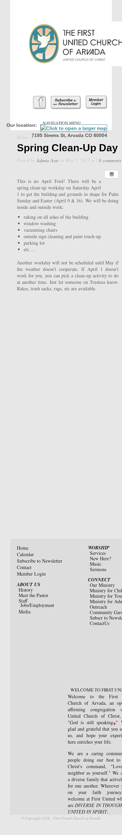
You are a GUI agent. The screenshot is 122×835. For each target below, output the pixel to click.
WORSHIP (98, 547)
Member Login (31, 574)
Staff (23, 600)
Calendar (25, 554)
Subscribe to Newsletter (39, 561)
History (26, 590)
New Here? (100, 558)
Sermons (98, 569)
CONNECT (99, 579)
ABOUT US (28, 584)
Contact (24, 567)
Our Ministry (102, 585)
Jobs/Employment (37, 605)
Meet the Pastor (33, 595)
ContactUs (99, 623)
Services (98, 553)
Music (95, 564)
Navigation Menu (62, 122)
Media (24, 611)
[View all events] (111, 174)
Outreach (98, 607)
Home (22, 137)
